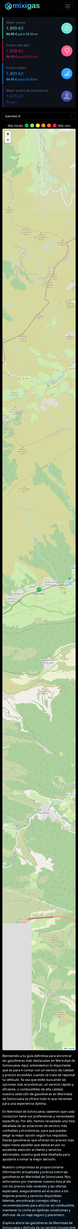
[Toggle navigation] (67, 6)
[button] (8, 134)
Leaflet (71, 1048)
